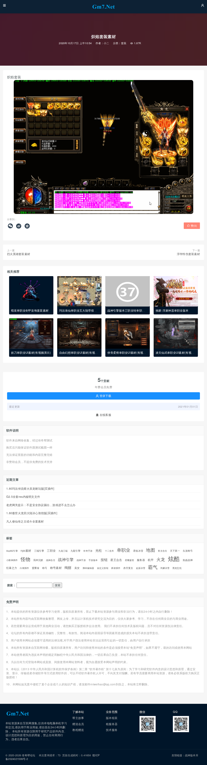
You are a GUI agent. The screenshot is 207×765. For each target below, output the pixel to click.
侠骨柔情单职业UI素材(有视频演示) (130, 352)
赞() (192, 226)
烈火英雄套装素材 (18, 254)
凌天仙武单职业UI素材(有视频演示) (178, 352)
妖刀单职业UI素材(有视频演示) (31, 352)
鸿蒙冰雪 (164, 568)
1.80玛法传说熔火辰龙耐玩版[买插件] (30, 488)
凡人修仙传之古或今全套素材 (25, 521)
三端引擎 (39, 550)
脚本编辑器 (88, 567)
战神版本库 (191, 755)
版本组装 (111, 718)
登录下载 (103, 396)
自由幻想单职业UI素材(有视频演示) (82, 352)
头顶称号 (188, 550)
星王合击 (116, 560)
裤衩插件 (115, 567)
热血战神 (188, 560)
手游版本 (93, 560)
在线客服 (103, 415)
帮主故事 (78, 718)
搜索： (11, 585)
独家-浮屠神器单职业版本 (172, 310)
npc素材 (26, 550)
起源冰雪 (140, 567)
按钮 (104, 559)
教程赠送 (78, 730)
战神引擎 (66, 559)
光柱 (98, 550)
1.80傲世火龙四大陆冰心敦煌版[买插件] (31, 513)
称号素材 (56, 568)
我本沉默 (38, 560)
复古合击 (162, 550)
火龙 (160, 559)
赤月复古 (128, 567)
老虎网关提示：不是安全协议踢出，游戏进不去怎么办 (41, 505)
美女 (77, 568)
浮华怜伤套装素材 (188, 254)
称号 (44, 568)
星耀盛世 (129, 560)
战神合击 (50, 560)
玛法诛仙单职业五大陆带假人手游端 (82, 310)
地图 (150, 550)
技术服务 (111, 730)
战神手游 (81, 560)
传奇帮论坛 (28, 755)
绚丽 (68, 567)
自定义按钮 (102, 567)
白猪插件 (24, 567)
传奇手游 (87, 550)
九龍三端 (63, 550)
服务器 (141, 560)
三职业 (51, 550)
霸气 (152, 567)
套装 (124, 43)
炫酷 (174, 558)
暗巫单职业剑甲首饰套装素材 (30, 310)
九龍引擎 (75, 550)
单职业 (123, 550)
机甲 (151, 560)
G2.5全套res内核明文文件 (23, 497)
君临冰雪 (138, 550)
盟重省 (35, 567)
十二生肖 (109, 550)
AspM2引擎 (12, 550)
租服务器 (111, 724)
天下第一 (175, 550)
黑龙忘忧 (177, 568)
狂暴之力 (11, 568)
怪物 (26, 559)
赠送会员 (78, 724)
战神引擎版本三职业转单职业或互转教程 (133, 310)
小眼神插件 (12, 560)
